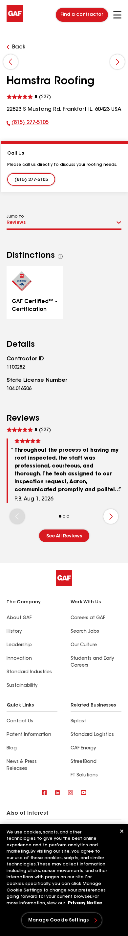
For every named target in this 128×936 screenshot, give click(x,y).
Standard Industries (29, 672)
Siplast (78, 721)
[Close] (121, 831)
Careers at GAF (88, 618)
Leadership (19, 645)
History (14, 631)
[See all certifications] (60, 256)
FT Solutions (84, 775)
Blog (12, 748)
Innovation (19, 658)
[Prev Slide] (10, 61)
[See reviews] (29, 96)
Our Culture (84, 645)
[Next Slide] (117, 61)
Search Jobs (85, 631)
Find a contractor (81, 15)
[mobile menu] (117, 14)
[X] (57, 793)
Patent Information (29, 735)
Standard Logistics (92, 735)
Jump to (15, 217)
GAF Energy (83, 748)
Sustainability (22, 685)
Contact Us (20, 721)
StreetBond (83, 762)
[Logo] (15, 20)
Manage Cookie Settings (58, 920)
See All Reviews (64, 536)
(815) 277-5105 (28, 124)
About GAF (19, 618)
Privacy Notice (85, 903)
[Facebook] (44, 793)
